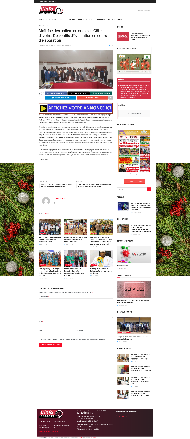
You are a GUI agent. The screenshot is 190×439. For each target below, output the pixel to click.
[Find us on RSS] (126, 416)
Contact (51, 1)
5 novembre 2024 (43, 45)
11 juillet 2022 (136, 234)
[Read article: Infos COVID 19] (134, 254)
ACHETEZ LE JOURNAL (136, 181)
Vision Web (80, 437)
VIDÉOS (119, 19)
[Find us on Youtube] (123, 416)
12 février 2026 (122, 341)
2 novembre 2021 (136, 212)
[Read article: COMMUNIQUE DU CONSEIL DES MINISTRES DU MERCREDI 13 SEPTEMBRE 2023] (123, 394)
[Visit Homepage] (51, 10)
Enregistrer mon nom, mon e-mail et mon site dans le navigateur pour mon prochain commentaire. (73, 339)
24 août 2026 (94, 246)
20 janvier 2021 (122, 305)
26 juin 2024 (135, 361)
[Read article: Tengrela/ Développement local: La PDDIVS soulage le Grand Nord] (134, 325)
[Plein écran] (149, 72)
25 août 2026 (69, 244)
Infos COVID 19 (122, 266)
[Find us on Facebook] (116, 416)
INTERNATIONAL (99, 19)
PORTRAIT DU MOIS (125, 332)
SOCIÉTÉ (63, 19)
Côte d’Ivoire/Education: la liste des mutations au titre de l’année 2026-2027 (75, 239)
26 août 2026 (43, 244)
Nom (41, 321)
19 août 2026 (94, 275)
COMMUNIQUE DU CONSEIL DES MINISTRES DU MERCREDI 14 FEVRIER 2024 (141, 368)
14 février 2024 (136, 373)
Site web (80, 330)
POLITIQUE (42, 19)
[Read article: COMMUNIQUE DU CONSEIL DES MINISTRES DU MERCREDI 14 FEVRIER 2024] (123, 369)
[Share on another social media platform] (110, 98)
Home (40, 25)
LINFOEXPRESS (60, 198)
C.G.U (56, 1)
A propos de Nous (43, 1)
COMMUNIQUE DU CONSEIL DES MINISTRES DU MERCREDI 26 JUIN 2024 (140, 357)
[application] (134, 64)
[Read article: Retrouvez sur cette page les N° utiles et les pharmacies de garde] (134, 289)
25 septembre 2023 (137, 400)
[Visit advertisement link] (76, 108)
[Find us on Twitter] (119, 416)
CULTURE (72, 19)
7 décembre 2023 (136, 386)
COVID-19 (121, 261)
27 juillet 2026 (136, 42)
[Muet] (145, 72)
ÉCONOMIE (52, 19)
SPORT (88, 19)
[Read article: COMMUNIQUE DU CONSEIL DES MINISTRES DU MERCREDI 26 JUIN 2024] (123, 358)
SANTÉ (80, 19)
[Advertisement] (76, 170)
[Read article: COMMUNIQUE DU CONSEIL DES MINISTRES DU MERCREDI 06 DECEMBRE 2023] (123, 381)
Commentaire (44, 296)
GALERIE (111, 19)
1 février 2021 (122, 268)
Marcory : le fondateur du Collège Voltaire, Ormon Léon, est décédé (101, 271)
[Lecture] (120, 72)
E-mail (41, 330)
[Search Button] (150, 19)
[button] (134, 64)
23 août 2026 (43, 278)
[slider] (132, 71)
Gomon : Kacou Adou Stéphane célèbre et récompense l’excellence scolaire (50, 239)
